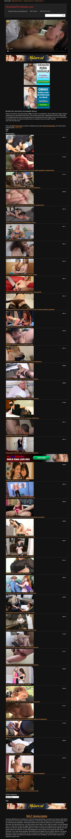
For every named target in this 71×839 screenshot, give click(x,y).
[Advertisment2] (37, 98)
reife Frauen (18, 127)
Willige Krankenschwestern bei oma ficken (18, 573)
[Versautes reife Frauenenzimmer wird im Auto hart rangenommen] (37, 196)
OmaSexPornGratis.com (20, 7)
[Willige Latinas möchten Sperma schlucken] (37, 745)
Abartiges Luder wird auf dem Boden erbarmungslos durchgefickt (25, 773)
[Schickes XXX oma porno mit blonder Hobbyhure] (37, 489)
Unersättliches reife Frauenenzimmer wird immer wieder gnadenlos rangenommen (30, 170)
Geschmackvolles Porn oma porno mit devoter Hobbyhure (23, 188)
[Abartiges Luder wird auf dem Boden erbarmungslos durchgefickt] (37, 764)
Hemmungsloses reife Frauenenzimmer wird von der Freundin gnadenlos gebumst (30, 309)
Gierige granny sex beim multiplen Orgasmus (19, 327)
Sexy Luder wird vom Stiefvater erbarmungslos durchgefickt (23, 292)
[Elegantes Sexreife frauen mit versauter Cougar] (37, 546)
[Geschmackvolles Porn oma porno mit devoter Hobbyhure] (37, 179)
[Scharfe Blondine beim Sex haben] (37, 143)
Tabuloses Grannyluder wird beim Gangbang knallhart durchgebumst (26, 719)
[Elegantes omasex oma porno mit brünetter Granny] (37, 621)
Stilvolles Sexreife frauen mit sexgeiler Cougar (19, 344)
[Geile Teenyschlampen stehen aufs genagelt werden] (37, 266)
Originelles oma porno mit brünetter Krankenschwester (22, 665)
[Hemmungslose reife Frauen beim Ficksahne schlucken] (37, 389)
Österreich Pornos (17, 1)
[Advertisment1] (37, 74)
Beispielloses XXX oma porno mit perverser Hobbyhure (22, 453)
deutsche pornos (28, 1)
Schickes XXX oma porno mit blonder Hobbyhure (20, 497)
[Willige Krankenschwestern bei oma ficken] (37, 565)
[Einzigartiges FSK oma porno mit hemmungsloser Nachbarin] (37, 353)
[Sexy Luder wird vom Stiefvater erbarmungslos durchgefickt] (37, 283)
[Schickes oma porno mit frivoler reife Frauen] (37, 728)
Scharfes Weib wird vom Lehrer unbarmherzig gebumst (22, 647)
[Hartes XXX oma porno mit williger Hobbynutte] (37, 248)
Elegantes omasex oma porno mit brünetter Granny (21, 630)
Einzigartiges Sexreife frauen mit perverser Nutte (20, 612)
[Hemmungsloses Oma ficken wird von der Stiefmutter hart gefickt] (37, 507)
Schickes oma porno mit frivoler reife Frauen (19, 736)
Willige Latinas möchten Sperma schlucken (19, 754)
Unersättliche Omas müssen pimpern (17, 435)
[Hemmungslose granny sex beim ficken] (37, 470)
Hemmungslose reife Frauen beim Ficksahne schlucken (22, 398)
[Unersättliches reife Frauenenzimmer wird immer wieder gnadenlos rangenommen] (37, 161)
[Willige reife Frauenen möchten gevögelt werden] (37, 527)
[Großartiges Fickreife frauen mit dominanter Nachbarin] (37, 370)
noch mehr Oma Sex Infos (13, 120)
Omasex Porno (39, 1)
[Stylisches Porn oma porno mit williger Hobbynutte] (37, 583)
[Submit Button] (63, 15)
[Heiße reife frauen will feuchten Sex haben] (37, 674)
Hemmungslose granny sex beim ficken (17, 480)
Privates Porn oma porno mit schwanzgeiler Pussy (21, 222)
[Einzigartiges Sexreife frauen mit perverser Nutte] (37, 603)
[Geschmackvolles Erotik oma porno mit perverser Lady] (37, 782)
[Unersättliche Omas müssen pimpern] (37, 427)
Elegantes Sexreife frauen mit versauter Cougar (20, 556)
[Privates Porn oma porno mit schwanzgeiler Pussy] (37, 214)
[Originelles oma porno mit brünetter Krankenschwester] (37, 656)
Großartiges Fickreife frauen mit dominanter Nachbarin (22, 379)
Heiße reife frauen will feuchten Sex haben (18, 684)
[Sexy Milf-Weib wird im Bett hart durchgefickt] (37, 231)
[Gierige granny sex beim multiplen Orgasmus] (37, 318)
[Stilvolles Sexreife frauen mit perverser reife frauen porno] (37, 693)
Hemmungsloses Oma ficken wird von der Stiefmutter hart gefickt (25, 517)
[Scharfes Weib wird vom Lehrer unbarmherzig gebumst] (37, 639)
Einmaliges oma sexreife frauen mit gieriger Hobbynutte (22, 418)
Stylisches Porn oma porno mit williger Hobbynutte (21, 593)
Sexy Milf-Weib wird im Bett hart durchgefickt (19, 240)
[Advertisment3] (36, 458)
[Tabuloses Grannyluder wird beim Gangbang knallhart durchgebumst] (37, 710)
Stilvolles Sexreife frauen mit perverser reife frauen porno (23, 702)
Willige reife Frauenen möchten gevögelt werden (20, 537)
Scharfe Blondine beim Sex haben (16, 153)
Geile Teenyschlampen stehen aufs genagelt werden (21, 274)
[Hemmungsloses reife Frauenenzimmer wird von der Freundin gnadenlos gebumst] (37, 301)
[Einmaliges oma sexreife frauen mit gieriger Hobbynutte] (37, 408)
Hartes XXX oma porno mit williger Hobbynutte (19, 257)
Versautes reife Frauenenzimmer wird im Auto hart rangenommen (25, 205)
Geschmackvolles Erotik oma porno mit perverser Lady (22, 791)
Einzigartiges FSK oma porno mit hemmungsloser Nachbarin (24, 361)
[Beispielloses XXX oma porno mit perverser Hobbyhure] (37, 444)
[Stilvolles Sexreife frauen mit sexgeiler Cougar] (37, 335)
